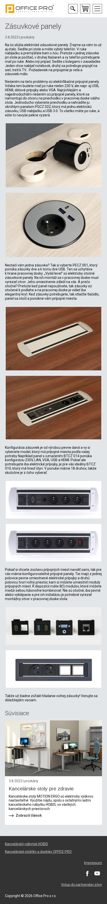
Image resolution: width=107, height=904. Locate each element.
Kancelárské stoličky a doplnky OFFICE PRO (38, 852)
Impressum (93, 863)
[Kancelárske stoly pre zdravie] (53, 748)
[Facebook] (87, 873)
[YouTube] (97, 873)
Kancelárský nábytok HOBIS (26, 844)
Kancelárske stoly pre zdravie (41, 788)
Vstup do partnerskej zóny (81, 885)
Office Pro (30, 9)
